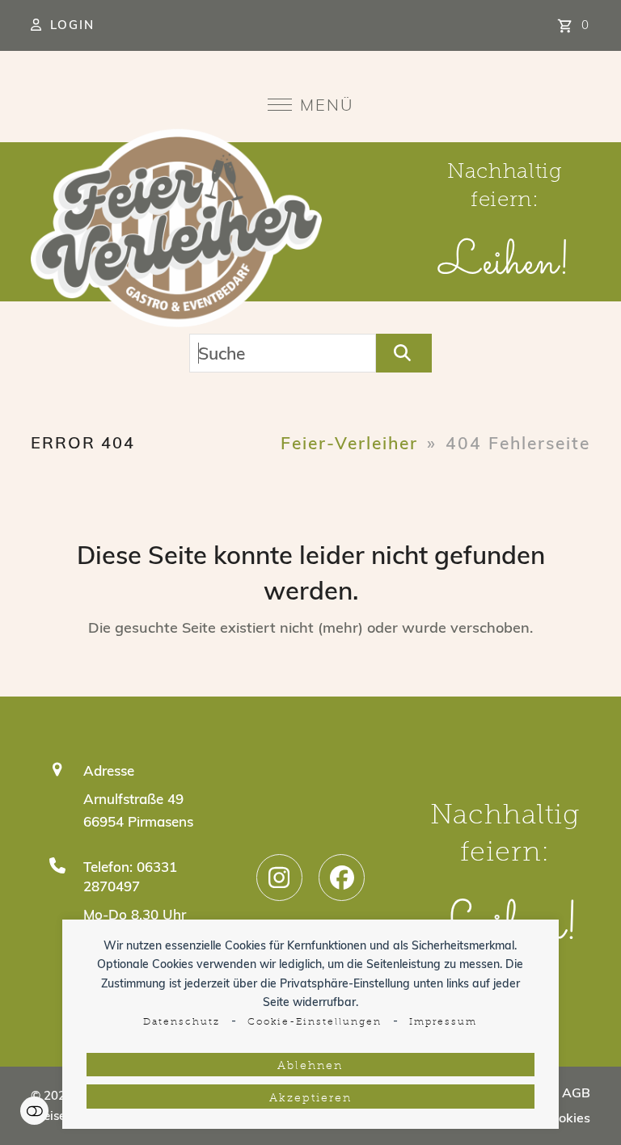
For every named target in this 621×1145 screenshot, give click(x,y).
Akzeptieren (310, 1098)
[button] (311, 104)
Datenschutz (181, 1022)
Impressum (443, 1022)
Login (72, 24)
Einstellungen (34, 1111)
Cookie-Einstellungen (314, 1022)
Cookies (566, 1117)
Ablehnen (310, 1066)
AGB (576, 1092)
